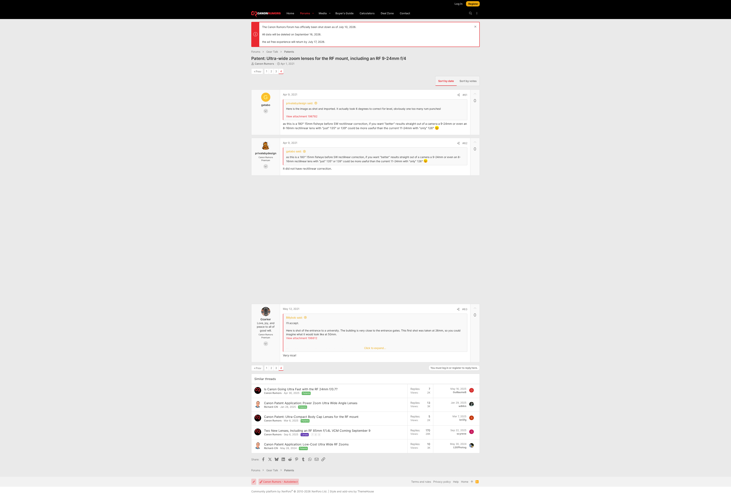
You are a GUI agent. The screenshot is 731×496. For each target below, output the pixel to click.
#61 (465, 94)
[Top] (471, 482)
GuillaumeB (459, 392)
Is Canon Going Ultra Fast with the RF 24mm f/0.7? (301, 389)
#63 (464, 309)
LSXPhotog (459, 447)
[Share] (458, 95)
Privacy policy (442, 481)
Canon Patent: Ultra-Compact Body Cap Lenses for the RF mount (311, 417)
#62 (464, 143)
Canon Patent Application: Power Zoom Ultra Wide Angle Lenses (310, 403)
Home (464, 481)
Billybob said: (294, 317)
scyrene (461, 433)
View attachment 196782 (301, 116)
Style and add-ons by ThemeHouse (352, 491)
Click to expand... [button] (375, 348)
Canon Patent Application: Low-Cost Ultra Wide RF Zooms (306, 444)
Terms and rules (421, 481)
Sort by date (446, 81)
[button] (313, 13)
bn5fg (462, 419)
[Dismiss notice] (474, 27)
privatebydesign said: (299, 103)
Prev (258, 71)
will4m (462, 406)
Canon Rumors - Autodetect (280, 481)
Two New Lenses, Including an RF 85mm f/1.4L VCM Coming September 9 (317, 430)
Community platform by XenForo (289, 491)
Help (456, 481)
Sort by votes (468, 81)
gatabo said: (294, 151)
